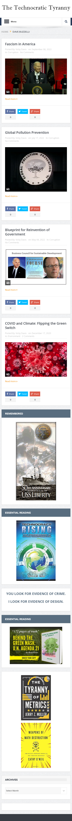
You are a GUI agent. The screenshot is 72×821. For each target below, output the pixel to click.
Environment (14, 336)
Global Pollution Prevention (27, 132)
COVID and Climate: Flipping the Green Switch (35, 325)
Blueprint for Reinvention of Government (27, 232)
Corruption (13, 52)
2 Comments (28, 336)
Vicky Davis (21, 49)
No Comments (27, 52)
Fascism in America (20, 44)
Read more (10, 99)
